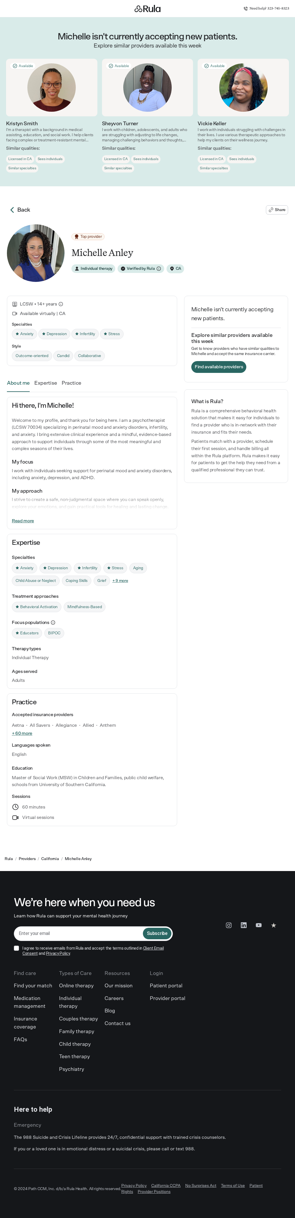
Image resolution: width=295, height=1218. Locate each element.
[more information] (53, 622)
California (50, 859)
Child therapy (75, 1044)
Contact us (118, 1023)
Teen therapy (74, 1056)
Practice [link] (71, 383)
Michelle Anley (78, 859)
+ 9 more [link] (120, 581)
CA (178, 269)
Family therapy (76, 1031)
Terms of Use (233, 1186)
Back (23, 210)
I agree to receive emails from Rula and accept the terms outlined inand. (93, 951)
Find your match (33, 986)
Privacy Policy (58, 953)
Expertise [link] (45, 383)
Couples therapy (78, 1019)
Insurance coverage (25, 1023)
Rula (9, 859)
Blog (110, 1011)
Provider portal (167, 998)
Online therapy (76, 986)
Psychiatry (71, 1069)
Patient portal (166, 986)
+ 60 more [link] (22, 733)
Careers (114, 998)
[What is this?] (60, 304)
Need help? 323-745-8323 (269, 8)
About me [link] (18, 383)
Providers (27, 859)
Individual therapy (70, 1002)
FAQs (20, 1039)
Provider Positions (154, 1192)
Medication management (30, 1002)
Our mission (119, 986)
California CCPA (166, 1186)
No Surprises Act (200, 1186)
